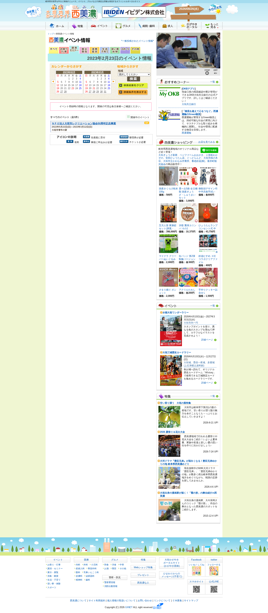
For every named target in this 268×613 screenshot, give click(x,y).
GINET (129, 607)
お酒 (106, 568)
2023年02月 (69, 72)
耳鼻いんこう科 (91, 572)
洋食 (114, 564)
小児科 (94, 564)
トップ (51, 34)
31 (105, 91)
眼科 (78, 572)
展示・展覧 (52, 572)
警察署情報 (109, 582)
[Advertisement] (100, 176)
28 (65, 91)
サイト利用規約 (97, 600)
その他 (123, 568)
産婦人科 (80, 568)
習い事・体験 (54, 583)
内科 (78, 564)
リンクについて (162, 600)
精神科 (79, 580)
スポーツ (51, 587)
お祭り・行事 (54, 564)
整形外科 (92, 568)
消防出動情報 (110, 586)
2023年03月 (97, 72)
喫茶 (114, 568)
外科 (85, 564)
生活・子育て (54, 580)
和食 (106, 564)
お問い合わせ (145, 600)
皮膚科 (79, 576)
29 (97, 91)
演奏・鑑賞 (52, 576)
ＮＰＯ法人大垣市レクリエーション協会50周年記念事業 (84, 123)
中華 (122, 564)
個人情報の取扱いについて (121, 600)
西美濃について (78, 600)
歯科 (88, 580)
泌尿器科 (90, 576)
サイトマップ (191, 600)
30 (101, 91)
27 (61, 91)
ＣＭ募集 (177, 600)
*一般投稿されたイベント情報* (137, 41)
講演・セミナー (55, 568)
